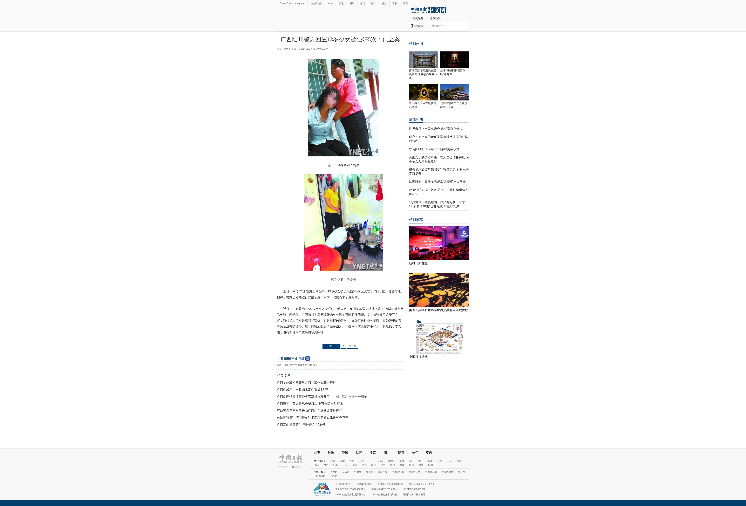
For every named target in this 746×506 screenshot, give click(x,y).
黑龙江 (391, 461)
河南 (459, 461)
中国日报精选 (418, 357)
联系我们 (296, 467)
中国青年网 (398, 472)
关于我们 (283, 467)
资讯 (341, 3)
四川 (373, 464)
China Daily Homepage (292, 3)
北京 (332, 461)
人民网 (333, 472)
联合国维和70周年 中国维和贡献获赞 (434, 149)
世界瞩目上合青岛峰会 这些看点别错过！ (437, 128)
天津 (342, 461)
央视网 (369, 472)
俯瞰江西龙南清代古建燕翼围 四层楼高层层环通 (423, 74)
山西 (361, 461)
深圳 (430, 464)
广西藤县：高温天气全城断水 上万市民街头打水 (310, 403)
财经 (352, 3)
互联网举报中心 (343, 484)
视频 (384, 3)
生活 (362, 3)
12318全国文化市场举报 (384, 494)
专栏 (394, 3)
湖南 (325, 464)
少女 (315, 365)
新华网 (345, 472)
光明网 (333, 476)
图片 (373, 3)
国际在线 (382, 472)
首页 (317, 452)
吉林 (380, 461)
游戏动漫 (435, 18)
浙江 (420, 461)
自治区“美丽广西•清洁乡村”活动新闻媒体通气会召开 (312, 417)
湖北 (316, 464)
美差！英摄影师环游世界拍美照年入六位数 (438, 310)
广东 (335, 464)
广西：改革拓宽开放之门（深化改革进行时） (308, 382)
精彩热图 (416, 44)
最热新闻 (416, 119)
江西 (439, 461)
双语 (405, 3)
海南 (354, 464)
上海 (401, 461)
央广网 (461, 472)
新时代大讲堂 (418, 263)
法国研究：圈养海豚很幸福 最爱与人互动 (437, 181)
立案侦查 (300, 365)
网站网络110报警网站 (414, 494)
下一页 (352, 346)
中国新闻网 (320, 476)
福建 (430, 461)
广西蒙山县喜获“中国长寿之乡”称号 (301, 424)
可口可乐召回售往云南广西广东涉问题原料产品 (309, 410)
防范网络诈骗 (364, 484)
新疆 (421, 464)
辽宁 (371, 461)
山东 (449, 461)
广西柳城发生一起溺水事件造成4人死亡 (304, 389)
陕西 (411, 464)
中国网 (357, 472)
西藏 (402, 464)
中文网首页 (316, 3)
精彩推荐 (416, 220)
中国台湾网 (431, 472)
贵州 (392, 464)
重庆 (364, 464)
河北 (351, 461)
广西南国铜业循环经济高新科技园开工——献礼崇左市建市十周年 (322, 396)
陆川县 (308, 365)
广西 (344, 464)
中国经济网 (414, 472)
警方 (292, 365)
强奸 (287, 365)
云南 (383, 464)
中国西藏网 (447, 472)
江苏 (411, 461)
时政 (330, 3)
